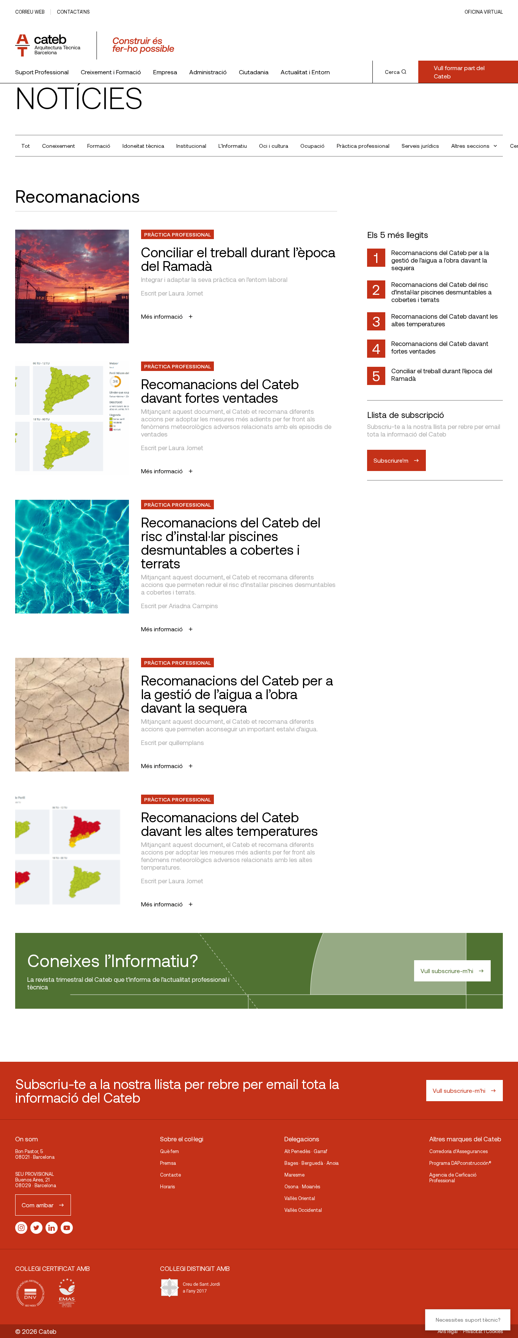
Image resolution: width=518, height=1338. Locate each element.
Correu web (29, 11)
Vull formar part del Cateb (459, 72)
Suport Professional (42, 71)
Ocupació (312, 145)
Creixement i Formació (111, 71)
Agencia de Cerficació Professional (452, 1177)
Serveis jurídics (420, 145)
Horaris (167, 1186)
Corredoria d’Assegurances (458, 1151)
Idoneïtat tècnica (143, 145)
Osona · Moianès (302, 1186)
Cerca (392, 72)
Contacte (170, 1174)
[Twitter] (36, 1228)
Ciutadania (253, 71)
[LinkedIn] (52, 1228)
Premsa (168, 1163)
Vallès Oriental (299, 1198)
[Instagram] (21, 1228)
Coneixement (58, 145)
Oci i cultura (273, 145)
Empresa (165, 71)
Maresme (294, 1174)
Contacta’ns (73, 11)
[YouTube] (67, 1228)
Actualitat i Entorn (305, 71)
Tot (25, 145)
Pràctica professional (363, 145)
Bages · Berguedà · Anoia (311, 1163)
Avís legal (448, 1331)
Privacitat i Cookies (483, 1331)
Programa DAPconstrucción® (460, 1163)
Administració (208, 71)
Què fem (169, 1151)
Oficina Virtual (484, 11)
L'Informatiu (232, 145)
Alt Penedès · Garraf (305, 1151)
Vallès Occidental (303, 1210)
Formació (98, 145)
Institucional (191, 145)
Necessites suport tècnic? (468, 1319)
